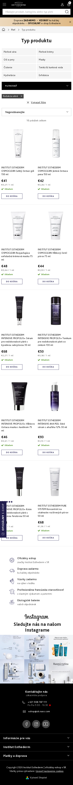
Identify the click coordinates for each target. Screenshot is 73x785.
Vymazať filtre (38, 102)
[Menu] (4, 4)
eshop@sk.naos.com (39, 711)
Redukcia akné (11, 96)
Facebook (26, 724)
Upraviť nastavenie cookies (49, 771)
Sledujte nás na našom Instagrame (37, 627)
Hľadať (67, 12)
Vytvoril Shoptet (38, 777)
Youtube (46, 724)
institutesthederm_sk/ (36, 724)
